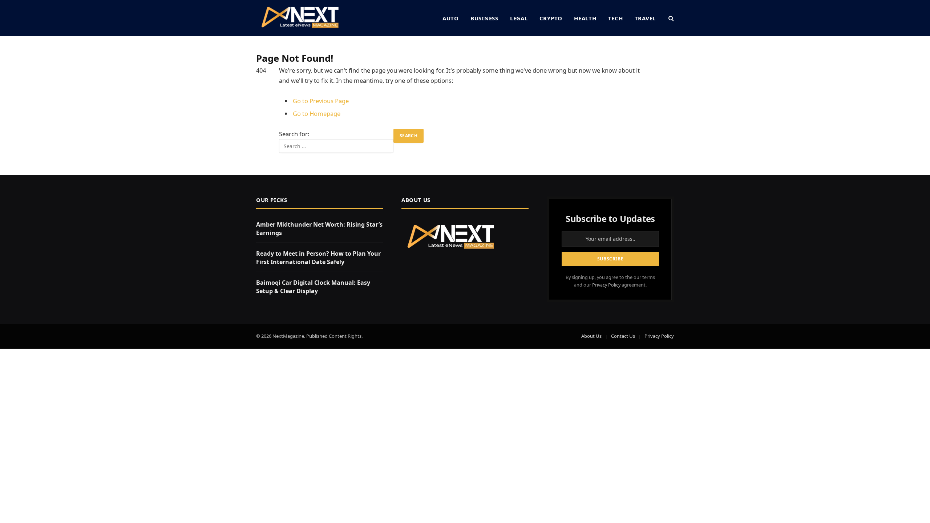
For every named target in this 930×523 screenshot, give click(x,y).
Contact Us (623, 336)
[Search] (670, 18)
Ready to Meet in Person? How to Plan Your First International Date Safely (318, 258)
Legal (519, 18)
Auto (450, 18)
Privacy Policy (606, 285)
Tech (615, 18)
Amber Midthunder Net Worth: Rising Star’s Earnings (319, 228)
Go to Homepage (316, 113)
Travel (645, 18)
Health (585, 18)
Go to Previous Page (321, 101)
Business (484, 18)
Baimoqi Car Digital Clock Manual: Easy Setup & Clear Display (313, 287)
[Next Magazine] (300, 18)
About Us (591, 336)
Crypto (551, 18)
